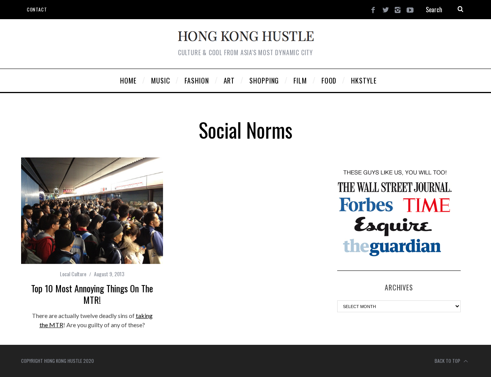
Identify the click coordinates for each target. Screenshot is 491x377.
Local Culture (73, 274)
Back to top (448, 360)
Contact (37, 9)
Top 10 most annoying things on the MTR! (92, 294)
